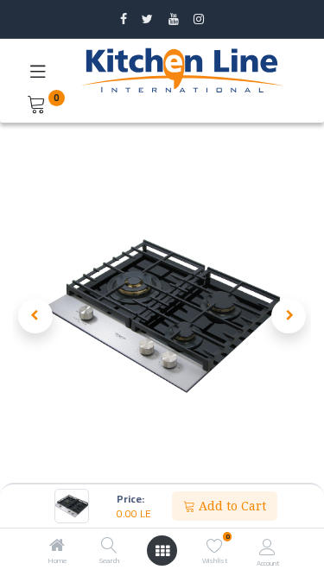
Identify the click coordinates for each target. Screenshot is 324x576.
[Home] (57, 546)
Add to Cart (230, 505)
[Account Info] (267, 546)
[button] (35, 316)
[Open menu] (162, 551)
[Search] (109, 546)
